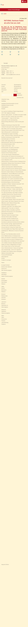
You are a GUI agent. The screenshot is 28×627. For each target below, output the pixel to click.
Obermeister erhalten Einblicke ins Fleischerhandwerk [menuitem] (12, 171)
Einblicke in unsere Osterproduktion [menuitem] (8, 185)
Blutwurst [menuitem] (3, 303)
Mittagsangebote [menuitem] (17, 86)
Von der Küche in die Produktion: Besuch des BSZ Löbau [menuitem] (13, 158)
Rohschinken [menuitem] (4, 274)
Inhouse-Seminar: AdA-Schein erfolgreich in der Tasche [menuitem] (12, 201)
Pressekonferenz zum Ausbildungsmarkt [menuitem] (9, 149)
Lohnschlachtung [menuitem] (4, 322)
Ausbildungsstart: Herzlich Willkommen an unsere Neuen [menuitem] (12, 173)
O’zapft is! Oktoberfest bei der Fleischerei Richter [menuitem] (11, 168)
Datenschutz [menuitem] (4, 89)
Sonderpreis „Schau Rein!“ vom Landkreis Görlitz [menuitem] (11, 206)
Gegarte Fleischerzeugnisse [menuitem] (7, 276)
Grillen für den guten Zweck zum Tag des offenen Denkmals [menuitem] (13, 170)
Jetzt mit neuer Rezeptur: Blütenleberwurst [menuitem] (10, 154)
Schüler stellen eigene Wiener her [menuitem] (8, 140)
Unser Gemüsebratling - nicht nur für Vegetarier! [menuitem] (11, 249)
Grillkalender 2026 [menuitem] (17, 88)
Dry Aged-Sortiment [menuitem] (5, 265)
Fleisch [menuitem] (2, 262)
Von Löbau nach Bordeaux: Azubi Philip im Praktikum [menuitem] (12, 192)
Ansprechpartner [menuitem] (4, 256)
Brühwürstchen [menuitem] (4, 296)
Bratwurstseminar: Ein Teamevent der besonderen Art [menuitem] (12, 156)
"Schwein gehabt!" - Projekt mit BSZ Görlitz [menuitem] (10, 118)
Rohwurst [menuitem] (3, 284)
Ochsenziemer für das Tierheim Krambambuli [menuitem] (10, 175)
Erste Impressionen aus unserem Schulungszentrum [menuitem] (11, 239)
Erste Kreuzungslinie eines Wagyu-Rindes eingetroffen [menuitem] (12, 229)
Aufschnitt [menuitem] (3, 297)
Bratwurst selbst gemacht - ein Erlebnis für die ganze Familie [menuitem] (13, 114)
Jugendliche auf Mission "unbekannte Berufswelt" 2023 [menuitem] (12, 184)
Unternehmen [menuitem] (19, 95)
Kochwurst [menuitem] (3, 299)
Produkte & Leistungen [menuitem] (6, 260)
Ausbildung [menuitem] (3, 101)
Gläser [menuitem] (2, 315)
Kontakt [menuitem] (3, 86)
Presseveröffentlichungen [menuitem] (6, 254)
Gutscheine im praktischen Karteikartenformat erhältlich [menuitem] (12, 222)
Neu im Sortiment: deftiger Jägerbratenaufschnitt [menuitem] (11, 223)
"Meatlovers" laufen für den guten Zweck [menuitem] (9, 215)
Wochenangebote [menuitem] (17, 84)
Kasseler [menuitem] (3, 278)
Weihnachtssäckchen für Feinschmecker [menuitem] (9, 165)
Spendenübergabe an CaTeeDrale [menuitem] (8, 139)
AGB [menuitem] (2, 91)
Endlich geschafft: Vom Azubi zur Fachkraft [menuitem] (10, 208)
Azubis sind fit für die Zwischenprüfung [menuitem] (9, 120)
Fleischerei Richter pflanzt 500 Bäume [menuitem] (9, 216)
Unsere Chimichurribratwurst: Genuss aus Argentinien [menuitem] (12, 248)
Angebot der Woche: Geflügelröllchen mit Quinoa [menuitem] (11, 244)
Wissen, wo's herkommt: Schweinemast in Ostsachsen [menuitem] (12, 237)
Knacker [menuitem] (3, 288)
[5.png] (2, 51)
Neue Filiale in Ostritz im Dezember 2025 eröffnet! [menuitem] (11, 128)
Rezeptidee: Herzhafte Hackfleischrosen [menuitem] (9, 218)
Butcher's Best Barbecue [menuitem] (6, 266)
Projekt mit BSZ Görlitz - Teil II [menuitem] (7, 146)
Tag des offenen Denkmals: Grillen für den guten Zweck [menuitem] (12, 199)
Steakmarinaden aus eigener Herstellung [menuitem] (9, 133)
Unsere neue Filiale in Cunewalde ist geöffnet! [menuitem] (10, 210)
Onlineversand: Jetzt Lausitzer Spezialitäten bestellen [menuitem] (12, 178)
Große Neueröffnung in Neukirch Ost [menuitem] (8, 204)
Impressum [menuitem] (3, 88)
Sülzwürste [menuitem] (3, 309)
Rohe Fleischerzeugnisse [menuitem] (6, 270)
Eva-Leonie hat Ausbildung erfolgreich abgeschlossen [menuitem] (12, 111)
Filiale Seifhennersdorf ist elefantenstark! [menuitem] (9, 132)
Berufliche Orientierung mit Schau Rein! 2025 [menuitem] (10, 137)
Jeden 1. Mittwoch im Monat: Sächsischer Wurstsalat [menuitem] (12, 135)
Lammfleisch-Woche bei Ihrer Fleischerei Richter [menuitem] (11, 194)
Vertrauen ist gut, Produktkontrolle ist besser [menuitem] (10, 225)
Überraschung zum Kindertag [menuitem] (7, 213)
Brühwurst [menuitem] (3, 291)
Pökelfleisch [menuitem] (3, 272)
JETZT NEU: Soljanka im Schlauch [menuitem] (8, 113)
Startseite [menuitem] (3, 84)
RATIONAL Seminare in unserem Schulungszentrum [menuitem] (11, 187)
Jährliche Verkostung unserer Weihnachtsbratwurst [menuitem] (11, 166)
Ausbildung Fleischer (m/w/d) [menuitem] (7, 105)
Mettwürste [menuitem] (3, 290)
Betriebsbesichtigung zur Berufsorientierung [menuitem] (10, 182)
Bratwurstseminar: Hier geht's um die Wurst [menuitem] (10, 147)
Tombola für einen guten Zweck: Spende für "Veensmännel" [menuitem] (13, 126)
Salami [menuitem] (2, 286)
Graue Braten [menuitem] (4, 282)
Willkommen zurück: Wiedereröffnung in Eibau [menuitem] (10, 203)
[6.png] (18, 54)
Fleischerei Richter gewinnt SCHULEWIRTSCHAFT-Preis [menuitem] (12, 130)
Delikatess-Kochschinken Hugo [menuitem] (7, 253)
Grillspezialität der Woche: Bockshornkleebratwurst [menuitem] (11, 177)
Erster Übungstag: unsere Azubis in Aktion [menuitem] (9, 220)
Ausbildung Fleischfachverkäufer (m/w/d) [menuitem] (9, 103)
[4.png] (10, 51)
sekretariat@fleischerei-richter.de (13, 74)
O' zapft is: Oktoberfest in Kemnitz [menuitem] (8, 197)
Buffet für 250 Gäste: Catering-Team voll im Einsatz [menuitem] (12, 116)
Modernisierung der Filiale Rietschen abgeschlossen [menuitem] (12, 142)
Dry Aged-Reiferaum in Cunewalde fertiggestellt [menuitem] (11, 196)
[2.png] (10, 54)
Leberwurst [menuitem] (3, 302)
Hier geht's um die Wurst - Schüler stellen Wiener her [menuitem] (12, 189)
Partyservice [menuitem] (4, 319)
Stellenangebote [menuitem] (4, 107)
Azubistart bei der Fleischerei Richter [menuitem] (9, 152)
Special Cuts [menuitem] (4, 268)
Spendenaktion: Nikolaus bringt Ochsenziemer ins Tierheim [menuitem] (13, 163)
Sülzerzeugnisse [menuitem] (4, 307)
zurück (4, 13)
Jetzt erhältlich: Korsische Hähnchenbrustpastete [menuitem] (11, 242)
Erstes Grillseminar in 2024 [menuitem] (6, 159)
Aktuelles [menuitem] (16, 91)
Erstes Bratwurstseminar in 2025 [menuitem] (8, 144)
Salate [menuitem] (2, 317)
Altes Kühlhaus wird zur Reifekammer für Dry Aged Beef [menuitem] (12, 241)
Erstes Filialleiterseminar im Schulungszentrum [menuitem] (10, 235)
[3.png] (2, 54)
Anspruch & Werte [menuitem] (5, 564)
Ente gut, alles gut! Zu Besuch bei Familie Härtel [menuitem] (11, 227)
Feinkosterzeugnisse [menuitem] (5, 313)
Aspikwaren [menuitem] (3, 311)
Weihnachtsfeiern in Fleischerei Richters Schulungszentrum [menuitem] (13, 161)
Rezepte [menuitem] (16, 89)
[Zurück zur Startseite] (14, 6)
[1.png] (18, 51)
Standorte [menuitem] (3, 324)
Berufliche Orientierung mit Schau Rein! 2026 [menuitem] (10, 125)
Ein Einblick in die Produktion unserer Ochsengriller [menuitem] (11, 251)
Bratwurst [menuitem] (3, 294)
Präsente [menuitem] (3, 320)
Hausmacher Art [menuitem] (4, 305)
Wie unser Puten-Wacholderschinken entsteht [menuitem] (10, 234)
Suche (3, 95)
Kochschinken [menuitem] (4, 280)
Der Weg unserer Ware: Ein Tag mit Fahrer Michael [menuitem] (11, 190)
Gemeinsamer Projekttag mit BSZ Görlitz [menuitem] (9, 151)
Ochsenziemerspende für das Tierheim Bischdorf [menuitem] (11, 180)
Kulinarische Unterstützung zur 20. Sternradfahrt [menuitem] (11, 211)
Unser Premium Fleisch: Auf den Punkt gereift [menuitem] (10, 246)
